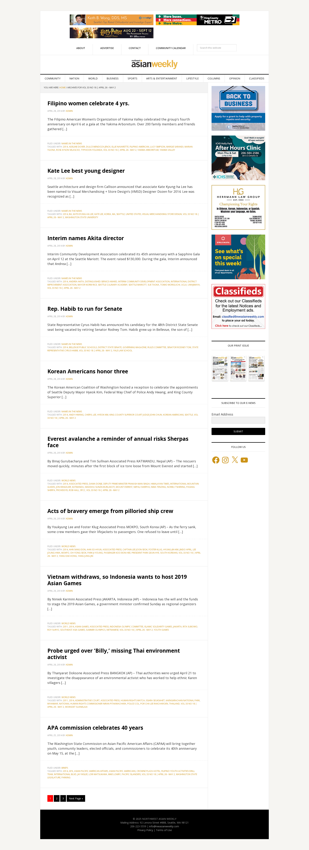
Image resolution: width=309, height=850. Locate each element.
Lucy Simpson (157, 146)
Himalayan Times (160, 483)
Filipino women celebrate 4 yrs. (88, 103)
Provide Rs (62, 490)
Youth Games (161, 629)
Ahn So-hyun (94, 549)
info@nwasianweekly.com (164, 826)
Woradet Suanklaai (76, 706)
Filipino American (139, 146)
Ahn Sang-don (77, 549)
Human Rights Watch (133, 700)
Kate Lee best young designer (86, 170)
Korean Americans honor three (87, 371)
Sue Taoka (153, 284)
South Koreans (169, 552)
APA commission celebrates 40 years (95, 727)
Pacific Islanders (131, 774)
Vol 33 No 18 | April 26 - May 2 (119, 149)
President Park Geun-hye (145, 552)
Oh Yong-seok (78, 552)
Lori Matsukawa (98, 774)
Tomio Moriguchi (170, 284)
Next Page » (76, 798)
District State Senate (110, 347)
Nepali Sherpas (142, 486)
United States (133, 214)
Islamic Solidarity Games (158, 626)
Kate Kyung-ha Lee (83, 214)
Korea (107, 214)
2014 (65, 146)
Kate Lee (98, 214)
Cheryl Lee (90, 414)
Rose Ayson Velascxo (68, 149)
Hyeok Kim (102, 414)
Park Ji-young (95, 552)
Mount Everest (124, 486)
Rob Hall (74, 490)
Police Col (133, 703)
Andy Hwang (76, 414)
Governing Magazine (134, 347)
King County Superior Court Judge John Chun (135, 414)
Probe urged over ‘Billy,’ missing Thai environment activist (113, 654)
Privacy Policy (145, 830)
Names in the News (72, 143)
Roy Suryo (53, 629)
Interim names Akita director (85, 238)
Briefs (65, 767)
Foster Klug (155, 549)
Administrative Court (87, 700)
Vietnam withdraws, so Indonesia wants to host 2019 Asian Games (117, 580)
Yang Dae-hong (68, 555)
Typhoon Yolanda (91, 149)
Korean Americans (173, 414)
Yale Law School (122, 350)
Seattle (120, 214)
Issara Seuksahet (155, 700)
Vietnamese (112, 629)
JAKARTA (177, 626)
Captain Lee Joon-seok (135, 549)
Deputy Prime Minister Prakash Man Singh (126, 483)
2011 (65, 626)
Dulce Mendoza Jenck (98, 146)
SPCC (82, 490)
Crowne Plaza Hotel (148, 771)
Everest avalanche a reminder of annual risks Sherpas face (117, 442)
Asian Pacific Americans (122, 771)
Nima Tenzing (158, 486)
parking (66, 777)
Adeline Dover (77, 146)
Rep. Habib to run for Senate (84, 308)
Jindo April (186, 549)
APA (71, 771)
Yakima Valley (167, 149)
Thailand (174, 703)
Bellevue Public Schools (83, 347)
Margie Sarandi (174, 146)
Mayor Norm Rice (87, 284)
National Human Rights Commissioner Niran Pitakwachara (92, 703)
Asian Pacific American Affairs (91, 771)
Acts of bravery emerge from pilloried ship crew (110, 511)
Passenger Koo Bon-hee (117, 552)
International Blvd (65, 774)
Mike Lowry (114, 774)
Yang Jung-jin (85, 555)
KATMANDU (78, 486)
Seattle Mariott (138, 284)
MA (113, 214)
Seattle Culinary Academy (112, 284)
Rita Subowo (190, 626)
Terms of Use (164, 830)
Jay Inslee (82, 774)
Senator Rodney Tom (179, 347)
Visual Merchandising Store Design (162, 214)
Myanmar (52, 703)
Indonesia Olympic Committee (126, 626)
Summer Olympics (95, 629)
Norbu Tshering (176, 486)
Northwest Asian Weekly (154, 64)
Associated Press (78, 483)
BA (70, 214)
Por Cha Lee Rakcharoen (154, 703)
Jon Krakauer (63, 486)
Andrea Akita (76, 281)
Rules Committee (157, 347)
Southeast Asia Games (72, 629)
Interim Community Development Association (144, 281)
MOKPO (65, 552)
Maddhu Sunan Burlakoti (100, 486)
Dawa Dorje (95, 483)
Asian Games (82, 626)
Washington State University (81, 217)
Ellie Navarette (120, 146)
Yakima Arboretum (148, 149)
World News (68, 480)
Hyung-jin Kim (170, 549)
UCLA (184, 284)
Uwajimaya (194, 284)
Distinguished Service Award (101, 281)
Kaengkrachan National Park (183, 700)
